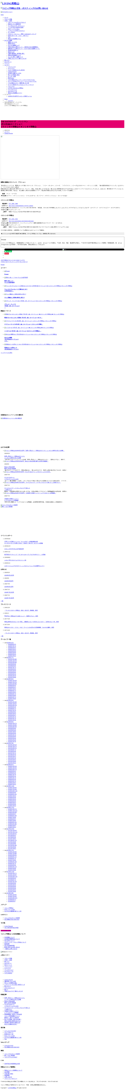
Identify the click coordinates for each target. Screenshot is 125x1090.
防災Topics (11, 78)
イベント (7, 63)
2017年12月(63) (12, 830)
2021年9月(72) (12, 749)
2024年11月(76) (12, 682)
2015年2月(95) (12, 889)
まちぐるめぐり (8, 1032)
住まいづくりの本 (9, 909)
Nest (5, 1039)
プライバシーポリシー (10, 1078)
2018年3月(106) (12, 824)
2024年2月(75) (12, 697)
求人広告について (9, 940)
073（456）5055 (13, 219)
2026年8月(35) (12, 644)
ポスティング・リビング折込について (15, 942)
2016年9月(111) (12, 857)
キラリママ (11, 68)
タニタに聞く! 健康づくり (15, 57)
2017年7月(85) (12, 838)
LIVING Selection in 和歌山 (15, 88)
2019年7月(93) (12, 796)
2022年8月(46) (12, 730)
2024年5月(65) (12, 692)
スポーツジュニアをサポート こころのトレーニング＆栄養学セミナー (24, 566)
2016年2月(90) (12, 868)
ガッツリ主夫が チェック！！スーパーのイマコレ (22, 81)
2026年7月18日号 (9, 598)
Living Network (8, 926)
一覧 (2, 601)
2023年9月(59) (12, 707)
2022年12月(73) (12, 723)
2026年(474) (10, 642)
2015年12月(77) (12, 873)
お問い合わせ (8, 1077)
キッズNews (11, 32)
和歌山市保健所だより (14, 55)
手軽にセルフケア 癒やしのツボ (17, 58)
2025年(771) (10, 657)
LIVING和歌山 (12, 1088)
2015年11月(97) (12, 875)
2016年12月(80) (12, 852)
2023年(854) (10, 700)
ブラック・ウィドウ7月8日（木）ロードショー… (12, 306)
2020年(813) (10, 764)
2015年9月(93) (12, 878)
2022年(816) (10, 721)
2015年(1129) (10, 871)
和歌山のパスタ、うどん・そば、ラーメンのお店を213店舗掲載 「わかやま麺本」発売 (29, 627)
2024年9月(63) (12, 685)
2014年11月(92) (12, 896)
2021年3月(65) (12, 759)
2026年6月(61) (12, 647)
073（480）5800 (13, 203)
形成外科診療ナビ (13, 50)
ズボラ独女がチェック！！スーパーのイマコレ (21, 79)
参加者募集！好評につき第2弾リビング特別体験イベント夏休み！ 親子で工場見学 (13, 1016)
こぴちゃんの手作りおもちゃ (16, 30)
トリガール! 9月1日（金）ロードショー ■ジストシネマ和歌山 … (22, 331)
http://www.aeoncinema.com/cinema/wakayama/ (21, 221)
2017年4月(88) (12, 843)
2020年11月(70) (12, 768)
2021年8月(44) (12, 751)
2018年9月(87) (12, 814)
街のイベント (8, 965)
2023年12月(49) (12, 702)
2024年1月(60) (12, 698)
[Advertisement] (56, 112)
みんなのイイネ (12, 91)
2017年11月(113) (12, 832)
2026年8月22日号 (9, 575)
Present (2, 264)
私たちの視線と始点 (14, 75)
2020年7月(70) (12, 774)
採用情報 (7, 1075)
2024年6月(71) (12, 690)
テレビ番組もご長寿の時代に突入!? (14, 297)
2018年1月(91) (12, 827)
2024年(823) (10, 679)
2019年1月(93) (12, 805)
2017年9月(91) (12, 835)
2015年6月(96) (12, 883)
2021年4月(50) (12, 758)
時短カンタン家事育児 (14, 24)
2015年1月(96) (12, 891)
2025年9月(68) (12, 664)
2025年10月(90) (12, 662)
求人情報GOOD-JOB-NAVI (11, 919)
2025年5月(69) (12, 670)
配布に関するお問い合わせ (12, 947)
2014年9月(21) (12, 899)
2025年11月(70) (12, 661)
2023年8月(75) (12, 708)
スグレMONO (8, 973)
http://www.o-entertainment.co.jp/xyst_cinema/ (21, 205)
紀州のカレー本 (8, 1034)
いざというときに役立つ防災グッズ (14, 984)
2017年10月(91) (12, 833)
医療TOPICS (11, 43)
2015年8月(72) (12, 880)
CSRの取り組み (8, 1073)
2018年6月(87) (12, 819)
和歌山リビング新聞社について (13, 1070)
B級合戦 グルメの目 (10, 981)
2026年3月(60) (12, 652)
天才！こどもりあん (14, 29)
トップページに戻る (6, 352)
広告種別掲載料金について (12, 939)
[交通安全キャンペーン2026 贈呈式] (11, 418)
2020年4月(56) (12, 779)
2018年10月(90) (12, 812)
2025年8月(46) (12, 665)
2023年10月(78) (12, 705)
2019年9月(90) (12, 792)
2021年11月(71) (12, 746)
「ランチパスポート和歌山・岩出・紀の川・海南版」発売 (21, 610)
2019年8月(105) (12, 794)
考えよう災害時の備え (10, 983)
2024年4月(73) (12, 693)
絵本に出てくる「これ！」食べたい (18, 35)
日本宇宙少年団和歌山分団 (12, 1063)
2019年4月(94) (12, 801)
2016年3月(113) (12, 866)
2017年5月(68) (12, 842)
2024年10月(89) (12, 684)
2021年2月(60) (12, 761)
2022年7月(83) (12, 731)
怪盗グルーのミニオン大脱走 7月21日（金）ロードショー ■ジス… (23, 317)
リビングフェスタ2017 (10, 1057)
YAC (9, 37)
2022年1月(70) (12, 741)
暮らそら (7, 60)
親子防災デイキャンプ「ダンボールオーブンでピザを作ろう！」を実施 (24, 554)
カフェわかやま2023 (10, 1031)
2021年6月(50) (12, 754)
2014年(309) (10, 893)
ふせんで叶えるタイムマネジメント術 (15, 560)
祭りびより (7, 986)
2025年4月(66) (12, 672)
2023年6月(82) (12, 712)
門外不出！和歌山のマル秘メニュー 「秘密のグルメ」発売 (21, 616)
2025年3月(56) (12, 674)
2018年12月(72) (12, 809)
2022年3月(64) (12, 738)
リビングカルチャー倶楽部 (12, 918)
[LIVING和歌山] (10, 3)
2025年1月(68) (12, 677)
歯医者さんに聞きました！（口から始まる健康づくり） (24, 48)
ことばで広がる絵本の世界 (15, 27)
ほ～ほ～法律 (12, 76)
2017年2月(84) (12, 847)
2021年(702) (10, 743)
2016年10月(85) (12, 855)
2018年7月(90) (12, 817)
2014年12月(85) (12, 894)
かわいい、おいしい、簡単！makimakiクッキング (22, 34)
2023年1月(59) (12, 720)
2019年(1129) (10, 786)
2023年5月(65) (12, 713)
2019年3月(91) (12, 802)
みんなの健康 (8, 40)
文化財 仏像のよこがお (14, 73)
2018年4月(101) (12, 822)
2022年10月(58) (12, 726)
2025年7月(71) (12, 667)
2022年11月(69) (12, 725)
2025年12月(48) (12, 659)
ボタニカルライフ (9, 988)
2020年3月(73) (12, 781)
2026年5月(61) (12, 649)
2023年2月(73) (12, 718)
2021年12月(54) (12, 745)
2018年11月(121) (12, 810)
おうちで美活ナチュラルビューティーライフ (21, 84)
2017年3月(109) (12, 845)
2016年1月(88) (12, 870)
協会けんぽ (11, 52)
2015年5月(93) (12, 885)
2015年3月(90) (12, 888)
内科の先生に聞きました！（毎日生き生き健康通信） (23, 47)
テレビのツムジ (12, 89)
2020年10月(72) (12, 769)
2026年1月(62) (12, 656)
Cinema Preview (12, 71)
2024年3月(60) (12, 695)
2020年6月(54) (12, 776)
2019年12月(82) (12, 787)
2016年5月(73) (12, 863)
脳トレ (6, 989)
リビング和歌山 (8, 908)
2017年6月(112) (12, 840)
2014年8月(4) (11, 901)
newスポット (8, 62)
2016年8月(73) (12, 858)
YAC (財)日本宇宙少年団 (11, 927)
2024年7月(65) (12, 689)
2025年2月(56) (12, 675)
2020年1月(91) (12, 784)
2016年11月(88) (12, 853)
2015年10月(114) (12, 876)
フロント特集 (8, 19)
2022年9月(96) (12, 728)
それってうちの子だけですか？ (17, 22)
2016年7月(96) (12, 860)
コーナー (7, 65)
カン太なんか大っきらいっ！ (16, 25)
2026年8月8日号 (8, 581)
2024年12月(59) (12, 680)
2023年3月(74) (12, 717)
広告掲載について (9, 937)
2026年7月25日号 (9, 592)
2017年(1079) (10, 829)
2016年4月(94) (12, 865)
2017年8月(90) (12, 837)
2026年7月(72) (12, 646)
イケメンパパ (12, 66)
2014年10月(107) (12, 898)
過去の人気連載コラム (14, 38)
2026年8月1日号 (8, 586)
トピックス (11, 86)
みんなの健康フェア (14, 45)
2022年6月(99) (12, 733)
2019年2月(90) (12, 804)
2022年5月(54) (12, 735)
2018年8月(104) (12, 815)
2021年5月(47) (12, 756)
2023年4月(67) (12, 715)
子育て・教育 (8, 21)
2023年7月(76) (12, 710)
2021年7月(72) (12, 753)
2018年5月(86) (12, 820)
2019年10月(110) (12, 791)
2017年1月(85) (12, 848)
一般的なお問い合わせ (10, 949)
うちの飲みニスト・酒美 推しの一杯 (18, 83)
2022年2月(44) (12, 740)
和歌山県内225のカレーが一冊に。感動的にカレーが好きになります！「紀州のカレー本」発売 (31, 621)
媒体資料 (7, 944)
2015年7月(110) (12, 881)
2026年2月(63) (12, 654)
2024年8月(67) (12, 687)
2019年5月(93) (12, 799)
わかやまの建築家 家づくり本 (12, 911)
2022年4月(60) (12, 736)
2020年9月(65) (12, 771)
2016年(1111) (10, 850)
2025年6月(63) (12, 669)
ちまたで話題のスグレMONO (16, 70)
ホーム (6, 17)
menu (2, 14)
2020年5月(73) (12, 777)
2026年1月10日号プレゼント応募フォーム (20, 96)
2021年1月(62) (12, 763)
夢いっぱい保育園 (9, 1055)
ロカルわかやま (8, 1045)
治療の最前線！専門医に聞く (16, 53)
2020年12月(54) (12, 766)
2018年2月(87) (12, 825)
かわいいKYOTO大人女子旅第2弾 (14, 549)
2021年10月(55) (12, 748)
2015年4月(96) (12, 886)
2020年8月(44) (12, 773)
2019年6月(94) (12, 797)
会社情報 (7, 1072)
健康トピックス (12, 42)
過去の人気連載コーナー (15, 93)
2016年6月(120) (12, 861)
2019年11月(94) (12, 789)
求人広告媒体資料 (9, 945)
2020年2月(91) (12, 782)
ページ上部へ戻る (6, 930)
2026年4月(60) (12, 651)
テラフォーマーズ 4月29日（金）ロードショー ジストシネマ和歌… (23, 324)
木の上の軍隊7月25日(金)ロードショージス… (11, 339)
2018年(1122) (10, 807)
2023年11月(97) (12, 703)
